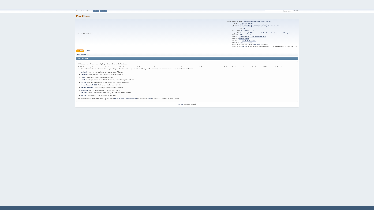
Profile (83, 77)
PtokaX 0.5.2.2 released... (246, 23)
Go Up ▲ (296, 208)
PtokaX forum (83, 16)
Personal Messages (87, 87)
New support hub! (244, 38)
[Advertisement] (187, 4)
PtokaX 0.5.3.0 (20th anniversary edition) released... (257, 21)
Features (83, 95)
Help (282, 208)
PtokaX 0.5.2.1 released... (249, 29)
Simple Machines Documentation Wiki (125, 99)
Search (83, 80)
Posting (83, 82)
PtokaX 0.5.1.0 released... (246, 35)
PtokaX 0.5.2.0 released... (248, 31)
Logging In (84, 74)
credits (150, 99)
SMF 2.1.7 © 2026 (79, 208)
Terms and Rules (289, 208)
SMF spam (181, 104)
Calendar (83, 93)
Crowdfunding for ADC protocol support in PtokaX (252, 37)
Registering (84, 72)
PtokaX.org (244, 46)
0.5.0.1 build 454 (257, 44)
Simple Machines (88, 208)
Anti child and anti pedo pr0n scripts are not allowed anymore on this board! (258, 25)
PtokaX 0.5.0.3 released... (249, 40)
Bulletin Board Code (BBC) (89, 85)
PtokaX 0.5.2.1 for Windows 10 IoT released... (255, 27)
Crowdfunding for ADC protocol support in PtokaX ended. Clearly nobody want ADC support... (265, 33)
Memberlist (84, 90)
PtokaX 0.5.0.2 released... (246, 42)
